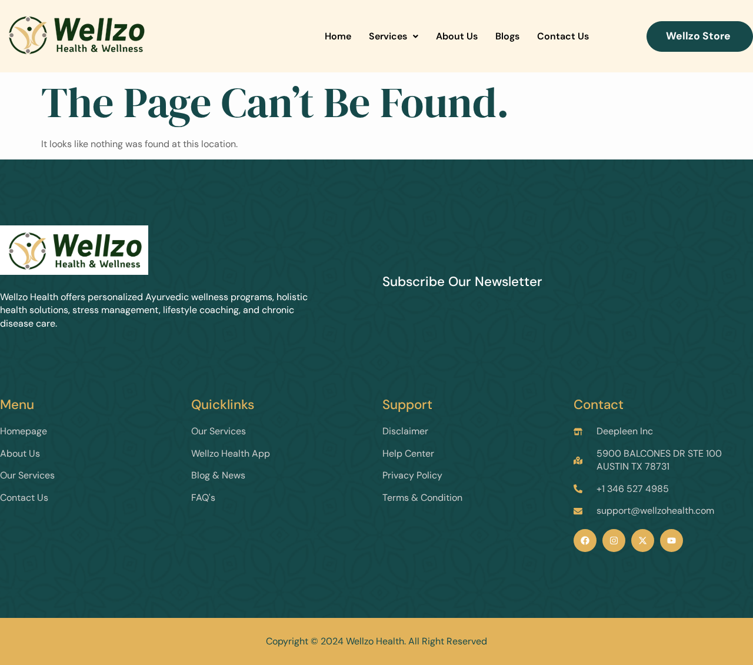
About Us (457, 36)
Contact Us (563, 36)
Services (388, 36)
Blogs (507, 36)
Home (338, 36)
